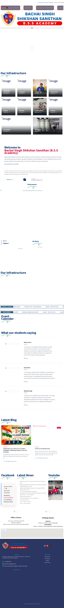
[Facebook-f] (45, 546)
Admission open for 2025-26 (10, 8)
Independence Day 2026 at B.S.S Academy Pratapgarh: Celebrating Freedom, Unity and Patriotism (15, 450)
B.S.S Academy (8, 498)
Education (5, 447)
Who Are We (47, 556)
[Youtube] (47, 546)
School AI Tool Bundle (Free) (42, 448)
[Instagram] (50, 546)
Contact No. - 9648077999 (44, 8)
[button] (32, 28)
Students (37, 447)
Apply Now (28, 8)
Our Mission (47, 558)
